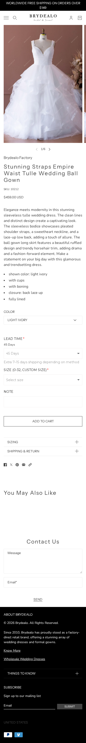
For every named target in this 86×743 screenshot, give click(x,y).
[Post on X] (11, 465)
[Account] (71, 17)
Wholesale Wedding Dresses (24, 659)
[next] (49, 149)
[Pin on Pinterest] (17, 464)
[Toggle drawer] (6, 17)
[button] (30, 464)
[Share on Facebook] (5, 464)
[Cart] (79, 17)
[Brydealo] (43, 17)
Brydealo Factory (18, 157)
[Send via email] (23, 464)
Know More (12, 650)
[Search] (14, 17)
